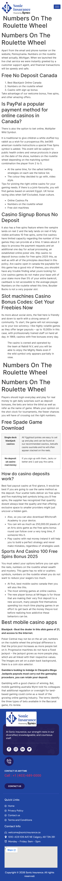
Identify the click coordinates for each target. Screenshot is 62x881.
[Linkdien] (22, 749)
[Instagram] (16, 749)
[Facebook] (9, 749)
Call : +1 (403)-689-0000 (23, 775)
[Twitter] (29, 749)
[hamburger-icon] (57, 7)
